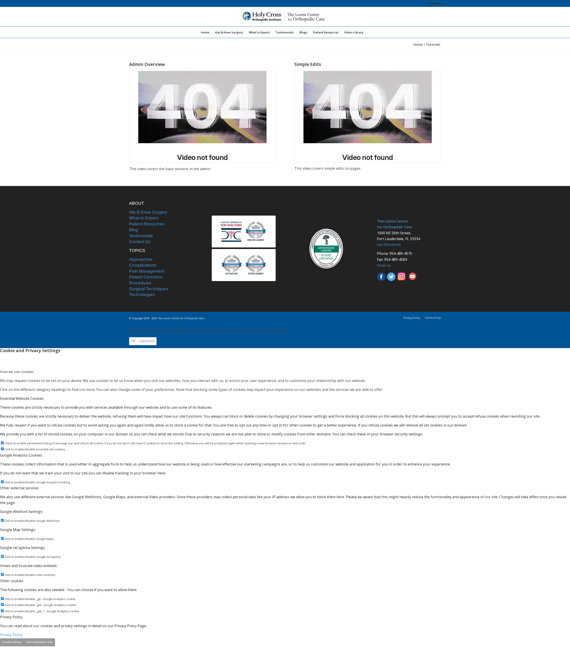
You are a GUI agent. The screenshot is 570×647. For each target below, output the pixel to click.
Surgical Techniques (148, 288)
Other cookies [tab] (11, 580)
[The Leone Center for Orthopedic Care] (285, 17)
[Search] (369, 32)
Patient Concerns (145, 277)
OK (133, 341)
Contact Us (434, 3)
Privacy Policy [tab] (11, 616)
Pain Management (146, 271)
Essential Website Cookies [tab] (22, 398)
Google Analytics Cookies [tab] (21, 455)
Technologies (142, 294)
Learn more (147, 341)
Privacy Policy (11, 634)
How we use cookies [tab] (17, 371)
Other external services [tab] (19, 488)
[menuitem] (433, 3)
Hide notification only (39, 642)
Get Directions (389, 244)
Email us (384, 265)
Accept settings (11, 642)
